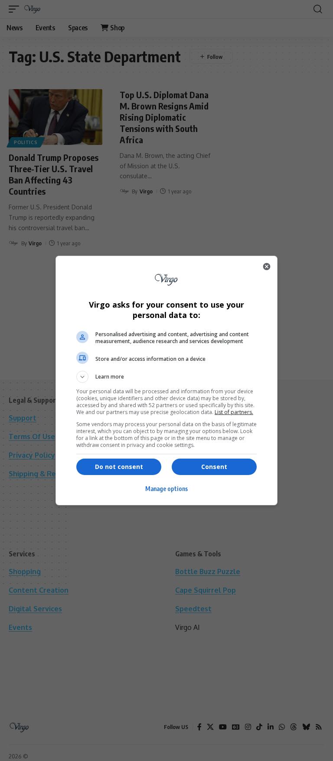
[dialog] (167, 380)
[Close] (266, 266)
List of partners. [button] (234, 412)
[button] (166, 377)
